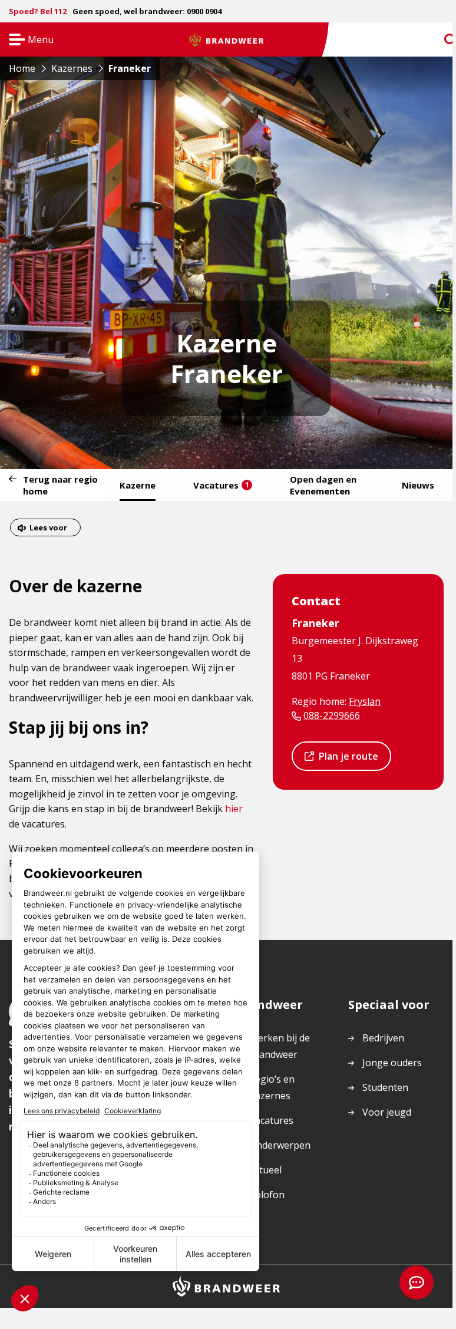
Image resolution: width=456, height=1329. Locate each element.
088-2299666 (331, 715)
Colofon (267, 1194)
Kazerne (138, 485)
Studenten (385, 1087)
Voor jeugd (386, 1112)
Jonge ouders (392, 1062)
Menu (27, 40)
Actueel (265, 1169)
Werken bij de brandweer (279, 1046)
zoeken (439, 40)
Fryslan (365, 701)
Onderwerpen (279, 1145)
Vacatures (221, 485)
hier (234, 808)
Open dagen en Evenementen (323, 485)
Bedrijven (383, 1037)
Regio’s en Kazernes (272, 1087)
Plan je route (348, 760)
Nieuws (418, 485)
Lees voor (48, 529)
